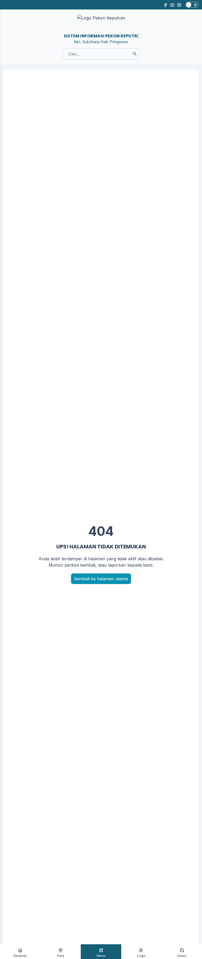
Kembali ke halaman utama (101, 578)
